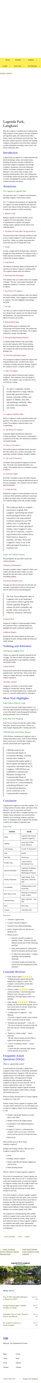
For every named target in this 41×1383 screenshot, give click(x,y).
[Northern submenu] (23, 59)
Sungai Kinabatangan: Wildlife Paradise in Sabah (14, 1306)
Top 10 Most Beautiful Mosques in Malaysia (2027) (15, 1298)
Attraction (3, 73)
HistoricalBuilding (9, 1236)
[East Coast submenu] (23, 66)
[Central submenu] (9, 66)
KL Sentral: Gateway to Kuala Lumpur (12, 1324)
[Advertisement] (20, 31)
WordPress (35, 1379)
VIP (5, 1338)
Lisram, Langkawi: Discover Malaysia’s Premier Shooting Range (9, 1251)
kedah (20, 1236)
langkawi (9, 73)
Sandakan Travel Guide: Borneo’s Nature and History (16, 1315)
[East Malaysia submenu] (39, 66)
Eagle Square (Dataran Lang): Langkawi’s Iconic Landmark (30, 1251)
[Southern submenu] (36, 59)
